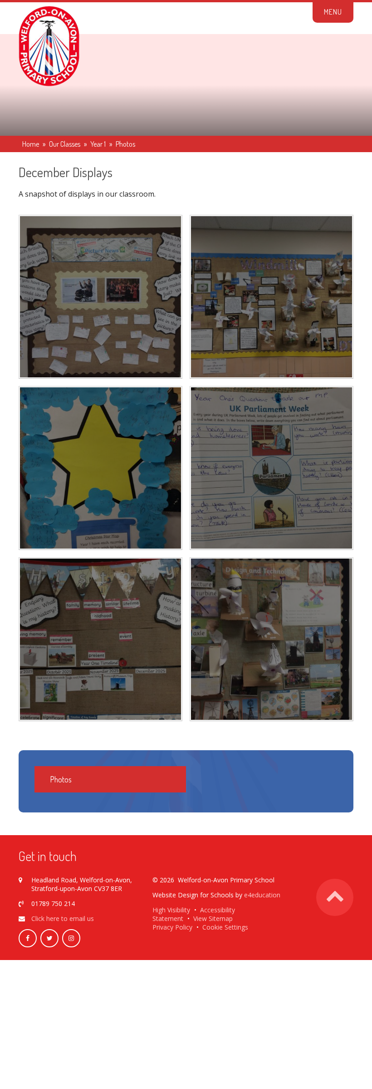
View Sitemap (213, 918)
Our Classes (64, 143)
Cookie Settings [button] (225, 927)
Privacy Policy (172, 927)
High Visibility (171, 910)
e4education (262, 895)
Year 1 (98, 143)
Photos (125, 143)
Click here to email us (62, 918)
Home (30, 143)
